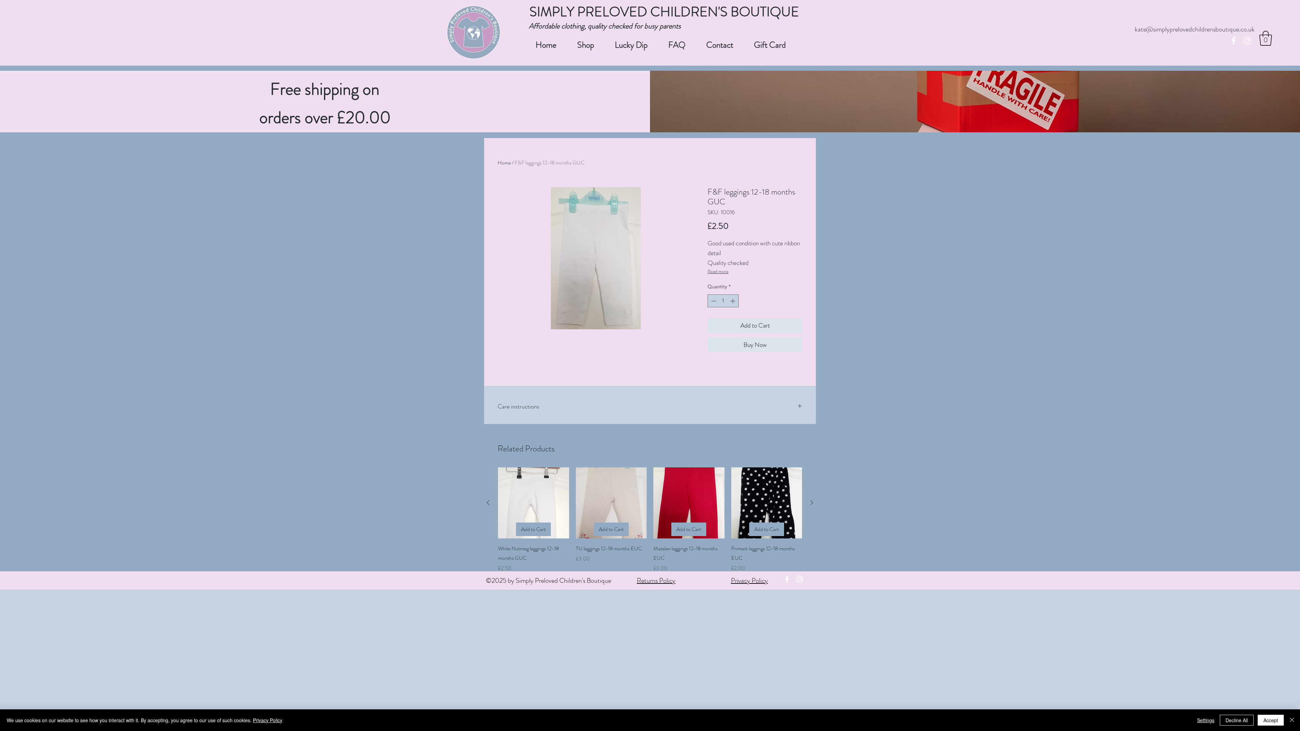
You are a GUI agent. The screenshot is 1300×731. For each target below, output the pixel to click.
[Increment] (733, 301)
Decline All (1237, 720)
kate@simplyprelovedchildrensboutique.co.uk (1195, 29)
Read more (718, 271)
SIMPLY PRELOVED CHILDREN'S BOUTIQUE (664, 11)
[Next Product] (812, 503)
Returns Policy (656, 580)
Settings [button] (1205, 720)
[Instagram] (1247, 41)
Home (504, 163)
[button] (1265, 38)
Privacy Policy (749, 580)
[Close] (1292, 720)
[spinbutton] (723, 301)
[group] (650, 520)
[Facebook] (1234, 41)
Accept (1270, 720)
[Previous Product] (488, 503)
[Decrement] (713, 301)
